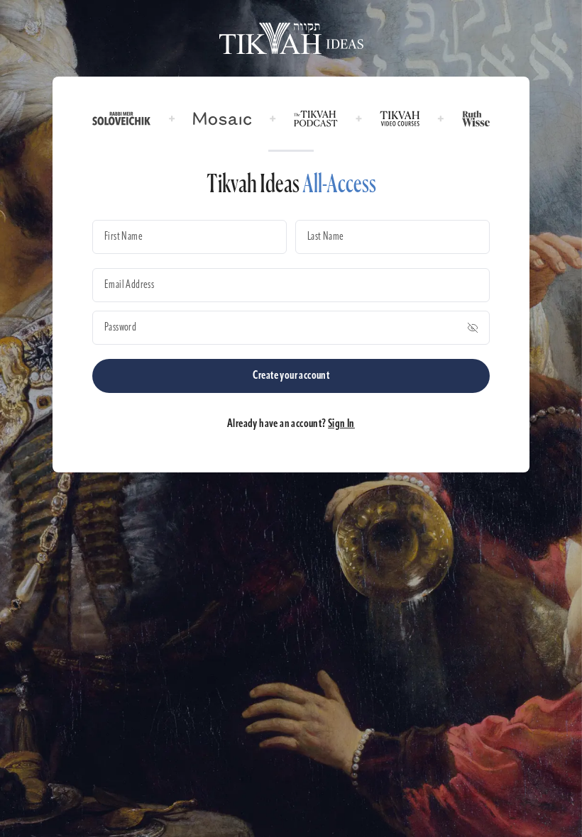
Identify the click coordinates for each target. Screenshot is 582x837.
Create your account (291, 376)
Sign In (341, 424)
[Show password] (473, 328)
